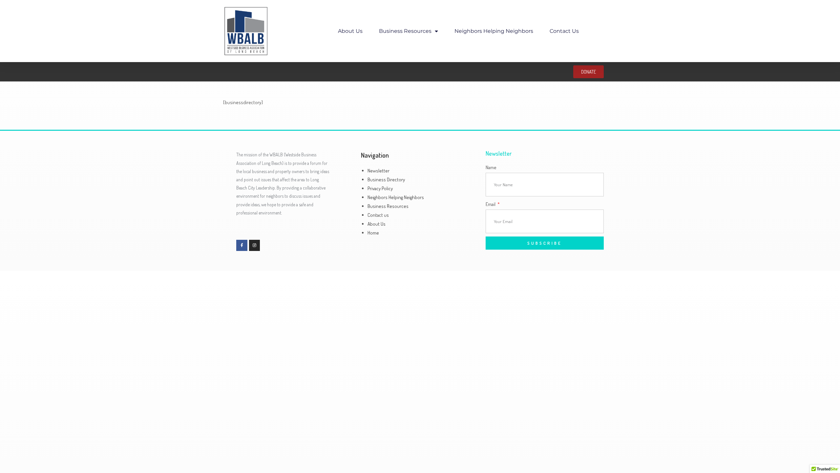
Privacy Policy (380, 188)
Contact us (564, 31)
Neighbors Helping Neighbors (493, 31)
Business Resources (405, 31)
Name (491, 167)
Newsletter (378, 171)
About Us (350, 31)
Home (373, 233)
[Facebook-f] (241, 245)
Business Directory (386, 179)
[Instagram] (254, 245)
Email (491, 204)
